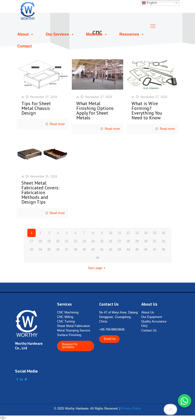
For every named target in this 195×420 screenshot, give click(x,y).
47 (154, 249)
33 (31, 249)
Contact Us (149, 330)
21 (66, 241)
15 (154, 233)
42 (110, 249)
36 (57, 249)
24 (93, 241)
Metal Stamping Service (73, 330)
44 (128, 249)
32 (163, 241)
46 (145, 249)
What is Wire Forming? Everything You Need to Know (147, 110)
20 (57, 241)
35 (49, 249)
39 (84, 249)
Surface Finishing (69, 335)
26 (110, 241)
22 (75, 241)
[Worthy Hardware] (28, 10)
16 (163, 233)
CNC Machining (67, 312)
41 (101, 249)
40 (93, 249)
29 (137, 241)
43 (119, 249)
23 (84, 241)
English (151, 3)
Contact (24, 46)
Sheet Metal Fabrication (73, 326)
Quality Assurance (153, 321)
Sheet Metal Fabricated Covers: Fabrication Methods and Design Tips (40, 192)
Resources (129, 34)
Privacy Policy (131, 408)
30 (145, 241)
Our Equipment (151, 317)
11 (119, 233)
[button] (184, 400)
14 (145, 233)
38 (75, 249)
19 (49, 241)
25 (101, 241)
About (23, 34)
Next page (95, 268)
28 (128, 241)
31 (154, 241)
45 (137, 249)
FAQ (144, 326)
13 (137, 233)
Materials (94, 34)
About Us (147, 312)
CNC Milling (65, 317)
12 (128, 233)
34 (40, 249)
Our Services (57, 34)
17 (31, 241)
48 (163, 249)
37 (66, 249)
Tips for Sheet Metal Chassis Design (36, 108)
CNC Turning (66, 321)
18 (40, 241)
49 (97, 258)
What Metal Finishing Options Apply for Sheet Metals (95, 110)
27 (119, 241)
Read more (57, 124)
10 (110, 233)
